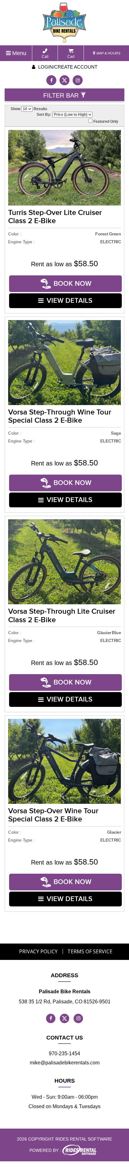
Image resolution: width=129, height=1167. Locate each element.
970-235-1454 (64, 1053)
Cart (71, 56)
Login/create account (67, 67)
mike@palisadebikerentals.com (65, 1062)
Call (45, 56)
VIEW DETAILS (69, 300)
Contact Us (64, 1038)
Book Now (72, 283)
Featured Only (105, 121)
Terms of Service (89, 951)
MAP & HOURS (107, 53)
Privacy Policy (38, 951)
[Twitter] (64, 80)
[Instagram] (78, 80)
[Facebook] (51, 80)
